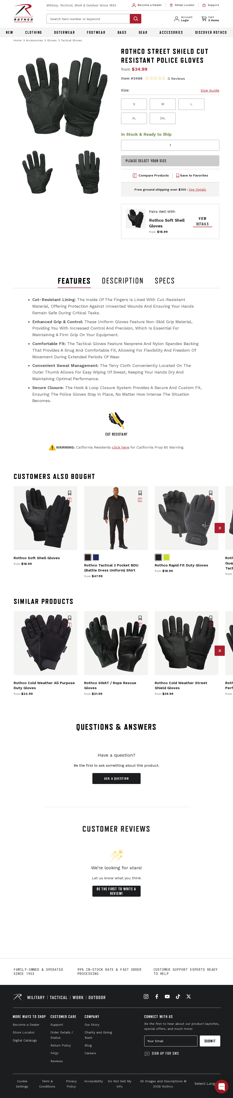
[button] (69, 493)
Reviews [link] (57, 1061)
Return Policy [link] (61, 1045)
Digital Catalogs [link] (25, 1040)
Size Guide (210, 90)
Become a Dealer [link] (26, 1024)
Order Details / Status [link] (62, 1035)
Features (74, 281)
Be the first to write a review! (116, 891)
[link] (147, 5)
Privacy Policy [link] (71, 1083)
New (9, 32)
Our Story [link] (92, 1024)
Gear (143, 32)
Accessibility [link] (93, 1081)
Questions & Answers (116, 727)
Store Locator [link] (24, 1032)
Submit (210, 1041)
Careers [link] (90, 1053)
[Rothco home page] (23, 13)
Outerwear (64, 32)
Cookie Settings (22, 1083)
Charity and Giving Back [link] (98, 1035)
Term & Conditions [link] (47, 1083)
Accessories (171, 32)
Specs (165, 280)
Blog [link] (88, 1045)
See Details (197, 189)
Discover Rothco (211, 32)
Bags (122, 32)
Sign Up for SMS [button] (165, 1053)
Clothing (33, 32)
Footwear (96, 32)
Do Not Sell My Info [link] (119, 1083)
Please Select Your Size (146, 161)
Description (123, 280)
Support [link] (57, 1024)
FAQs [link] (54, 1053)
